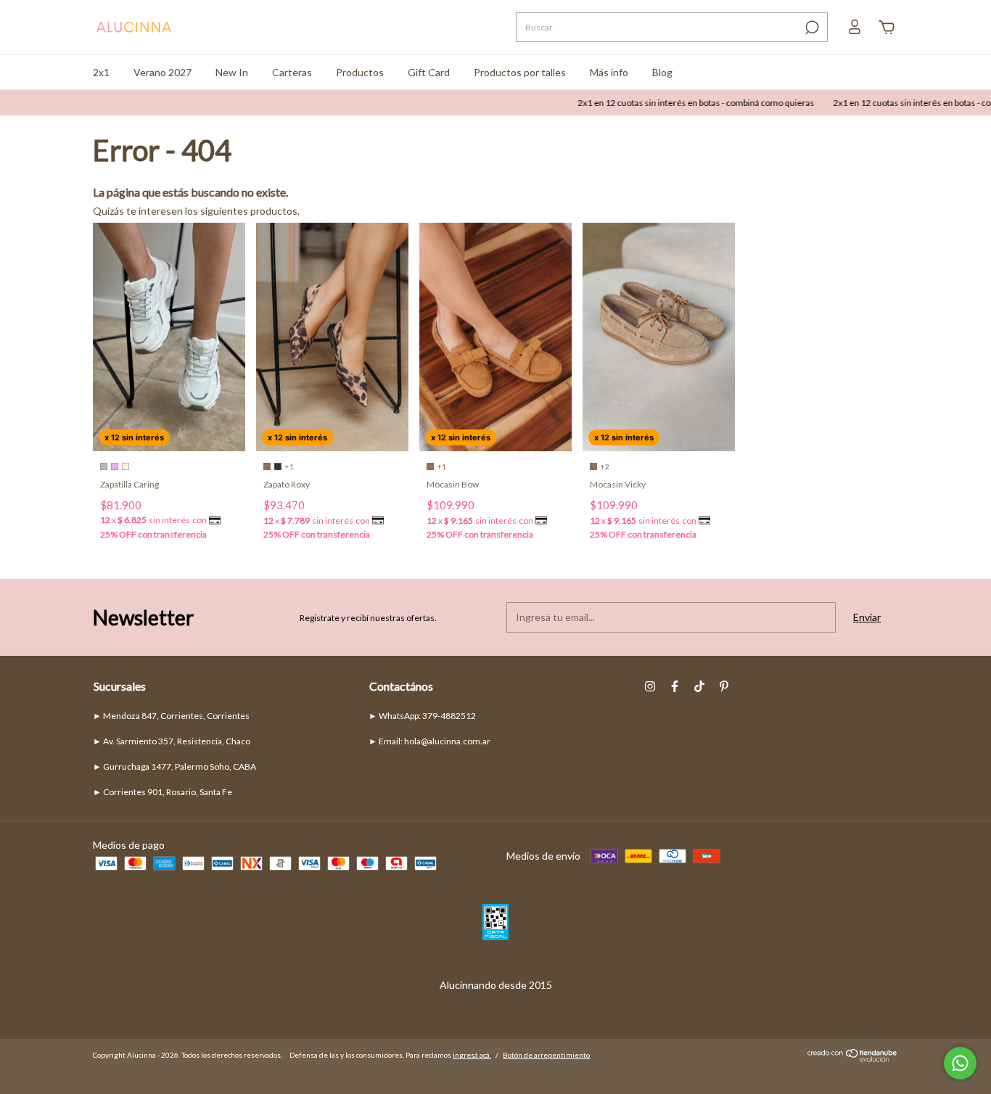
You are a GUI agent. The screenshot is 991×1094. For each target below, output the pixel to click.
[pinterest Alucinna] (724, 686)
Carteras (292, 72)
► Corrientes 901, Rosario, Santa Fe (162, 791)
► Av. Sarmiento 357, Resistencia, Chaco (171, 741)
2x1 (101, 72)
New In (231, 72)
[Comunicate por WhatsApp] (960, 1063)
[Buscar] (810, 27)
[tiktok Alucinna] (699, 686)
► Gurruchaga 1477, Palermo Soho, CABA (174, 766)
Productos (360, 72)
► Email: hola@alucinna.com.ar (429, 741)
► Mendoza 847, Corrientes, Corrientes (171, 715)
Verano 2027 (162, 72)
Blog (662, 72)
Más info (609, 72)
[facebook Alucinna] (674, 686)
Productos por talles (520, 72)
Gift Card (429, 72)
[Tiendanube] (852, 1059)
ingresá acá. (472, 1054)
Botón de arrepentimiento (546, 1054)
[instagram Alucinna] (650, 686)
